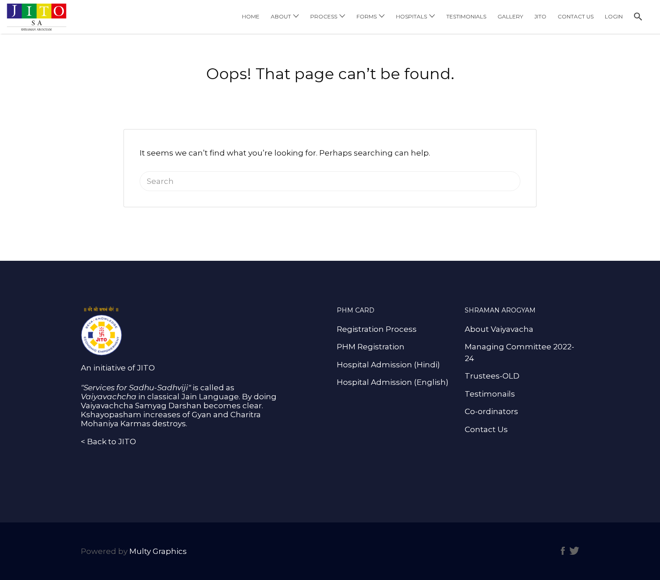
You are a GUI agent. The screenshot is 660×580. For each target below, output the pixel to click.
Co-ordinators (491, 411)
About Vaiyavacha (499, 329)
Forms (366, 16)
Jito (540, 16)
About (281, 16)
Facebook (563, 550)
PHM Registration (371, 346)
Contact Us (576, 16)
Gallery (510, 16)
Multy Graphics (158, 551)
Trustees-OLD (492, 375)
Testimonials (466, 16)
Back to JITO (111, 441)
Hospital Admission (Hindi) (388, 364)
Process (323, 16)
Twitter (574, 550)
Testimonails (490, 393)
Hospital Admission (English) (393, 382)
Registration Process (377, 329)
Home (251, 16)
